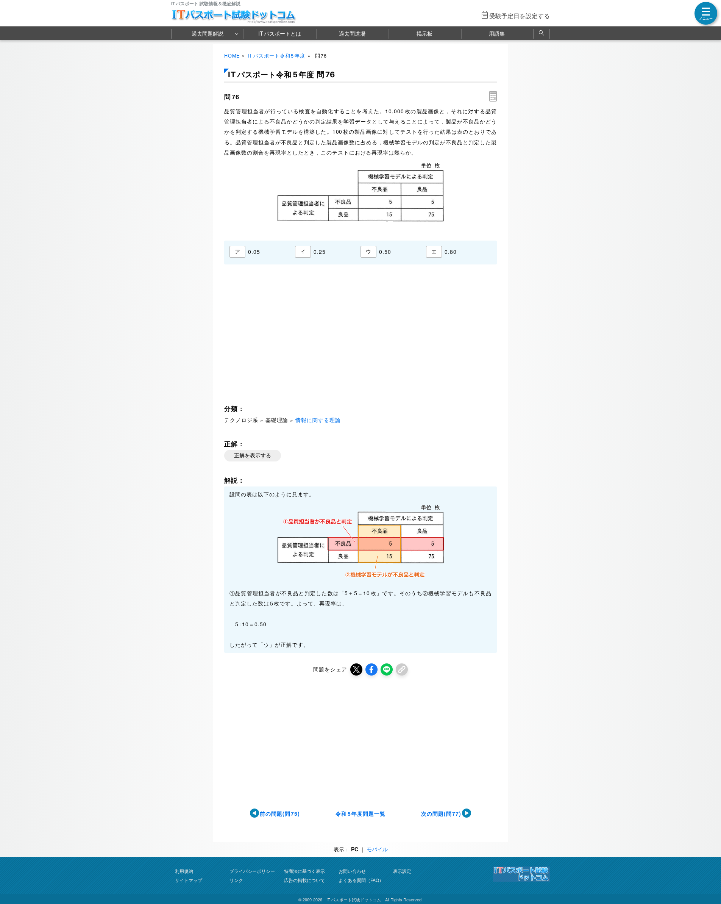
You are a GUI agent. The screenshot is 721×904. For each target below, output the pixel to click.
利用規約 (184, 871)
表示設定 (402, 871)
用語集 (497, 33)
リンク (236, 880)
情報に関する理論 (318, 420)
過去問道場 (352, 33)
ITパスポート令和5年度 (277, 55)
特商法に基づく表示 (304, 871)
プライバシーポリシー (252, 871)
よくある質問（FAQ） (361, 880)
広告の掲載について (304, 880)
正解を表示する (252, 455)
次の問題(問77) (441, 813)
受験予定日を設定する (519, 15)
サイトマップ (188, 880)
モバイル (377, 849)
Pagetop (706, 876)
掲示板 (424, 33)
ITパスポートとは (279, 33)
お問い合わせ (352, 871)
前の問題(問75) (280, 813)
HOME (232, 55)
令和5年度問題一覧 (360, 813)
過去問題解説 (207, 33)
